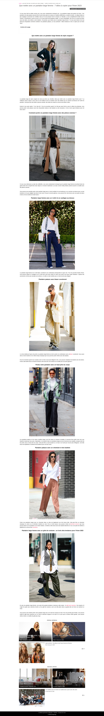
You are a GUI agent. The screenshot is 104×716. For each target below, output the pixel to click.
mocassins (34, 527)
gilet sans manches (71, 605)
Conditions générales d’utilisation (45, 712)
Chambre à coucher (24, 686)
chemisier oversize (74, 524)
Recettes (55, 686)
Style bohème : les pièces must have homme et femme (58, 643)
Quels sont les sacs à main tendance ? (68, 636)
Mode (54, 639)
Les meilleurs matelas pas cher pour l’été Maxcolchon (34, 683)
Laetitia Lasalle (74, 8)
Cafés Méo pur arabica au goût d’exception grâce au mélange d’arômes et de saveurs (65, 682)
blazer (71, 354)
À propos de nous (62, 712)
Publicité (55, 712)
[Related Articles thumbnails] (32, 653)
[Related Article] (68, 631)
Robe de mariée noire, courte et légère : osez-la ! (32, 636)
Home (20, 3)
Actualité (47, 691)
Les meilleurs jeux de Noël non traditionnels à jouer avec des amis (61, 689)
